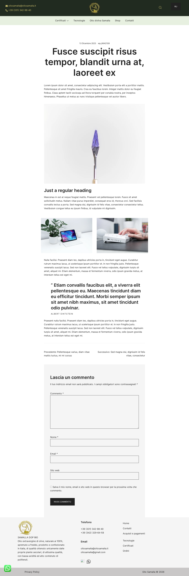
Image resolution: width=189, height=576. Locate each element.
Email (54, 453)
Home (126, 523)
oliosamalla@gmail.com (93, 552)
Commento (57, 393)
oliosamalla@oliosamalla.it (22, 5)
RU (175, 6)
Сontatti (129, 20)
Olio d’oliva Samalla (100, 20)
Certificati (60, 20)
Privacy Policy (32, 571)
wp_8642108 (104, 43)
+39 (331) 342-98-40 (19, 10)
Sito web (54, 470)
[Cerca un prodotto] (160, 7)
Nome (54, 437)
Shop (117, 20)
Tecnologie (79, 20)
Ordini (126, 550)
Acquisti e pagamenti (134, 533)
